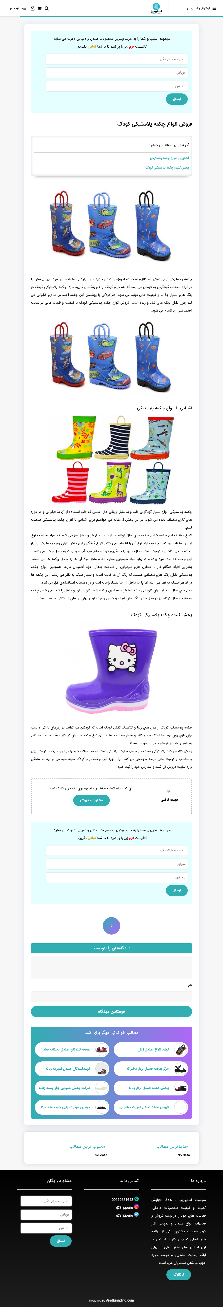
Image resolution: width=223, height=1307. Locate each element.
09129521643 (122, 1200)
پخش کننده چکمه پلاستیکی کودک (167, 167)
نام (190, 985)
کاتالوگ (178, 1274)
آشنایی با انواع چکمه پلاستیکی (169, 158)
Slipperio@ (124, 1208)
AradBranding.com (120, 1300)
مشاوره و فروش (91, 800)
